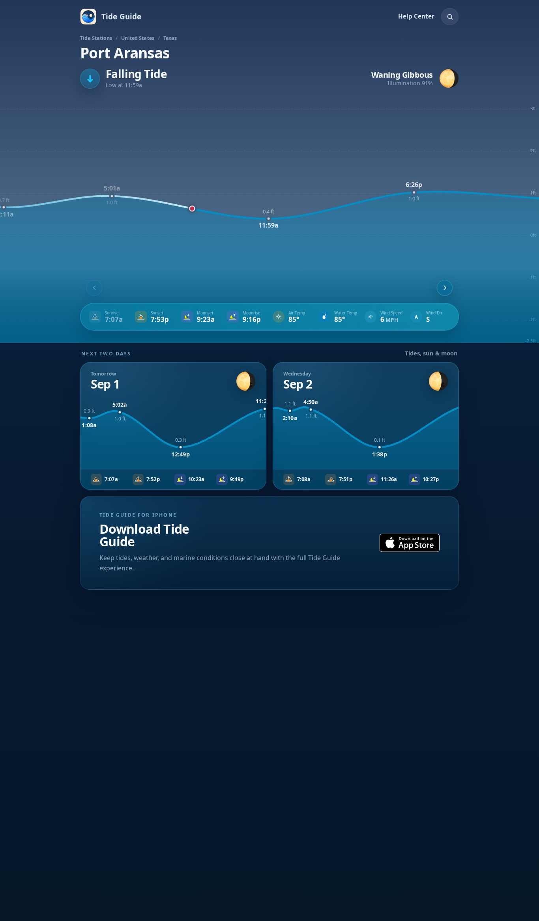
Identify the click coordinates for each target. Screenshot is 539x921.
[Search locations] (450, 16)
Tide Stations (96, 38)
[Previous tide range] (94, 288)
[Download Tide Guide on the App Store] (410, 543)
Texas (170, 38)
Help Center (416, 16)
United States (137, 38)
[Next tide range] (445, 288)
